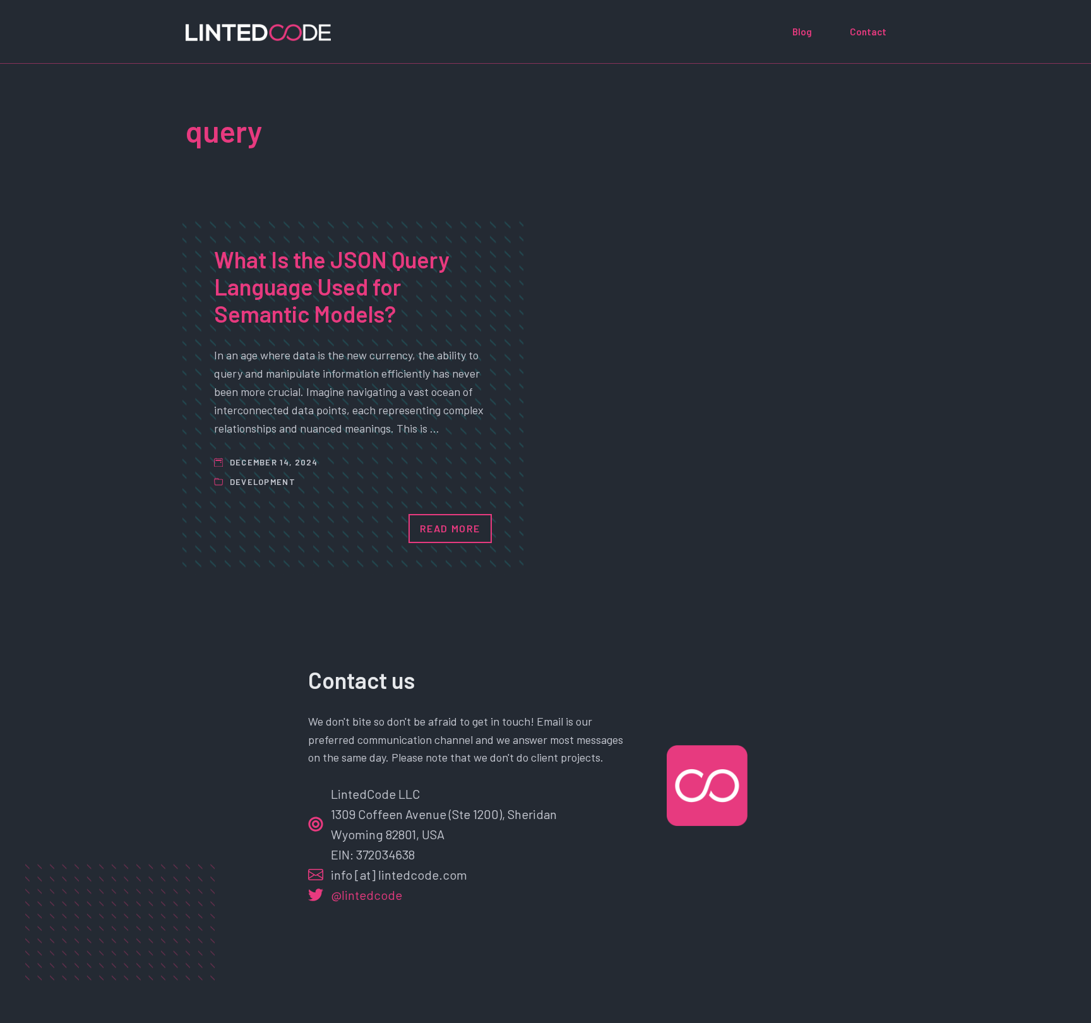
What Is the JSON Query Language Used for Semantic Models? (332, 286)
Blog (802, 31)
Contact (868, 31)
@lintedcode (366, 894)
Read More (450, 528)
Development (262, 482)
